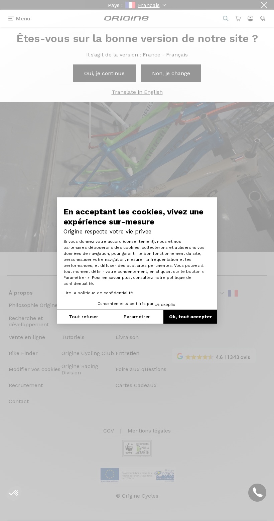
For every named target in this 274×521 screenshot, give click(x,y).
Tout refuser (83, 316)
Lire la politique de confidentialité (98, 293)
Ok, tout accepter (190, 316)
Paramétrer (137, 316)
